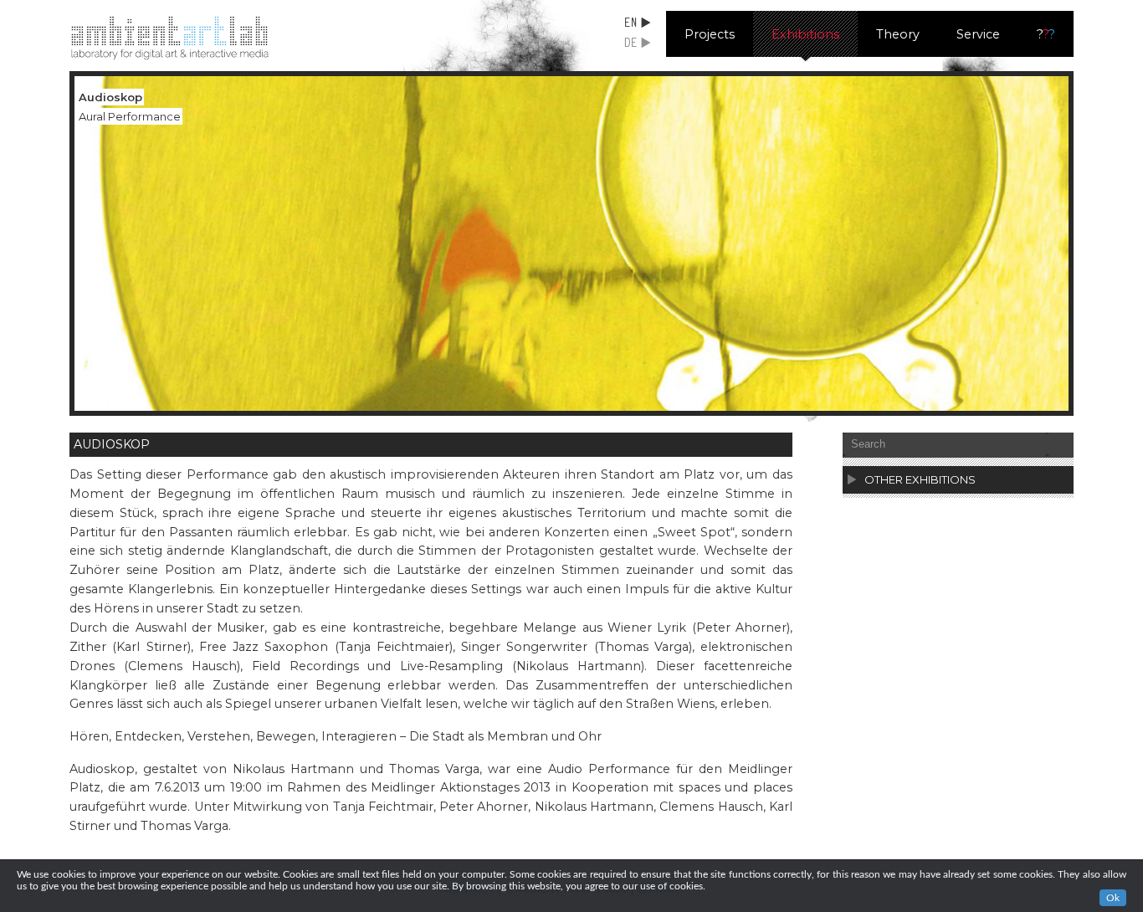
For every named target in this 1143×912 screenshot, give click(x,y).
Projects (709, 34)
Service (978, 34)
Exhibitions (805, 34)
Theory (898, 34)
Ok (1113, 898)
